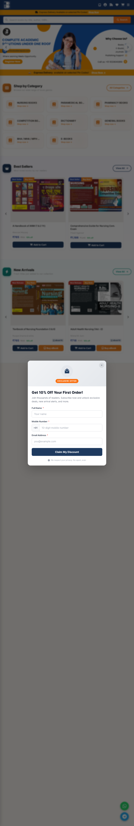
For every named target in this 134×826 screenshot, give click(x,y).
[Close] (101, 365)
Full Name (38, 408)
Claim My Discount (67, 451)
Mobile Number (40, 421)
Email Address (40, 435)
